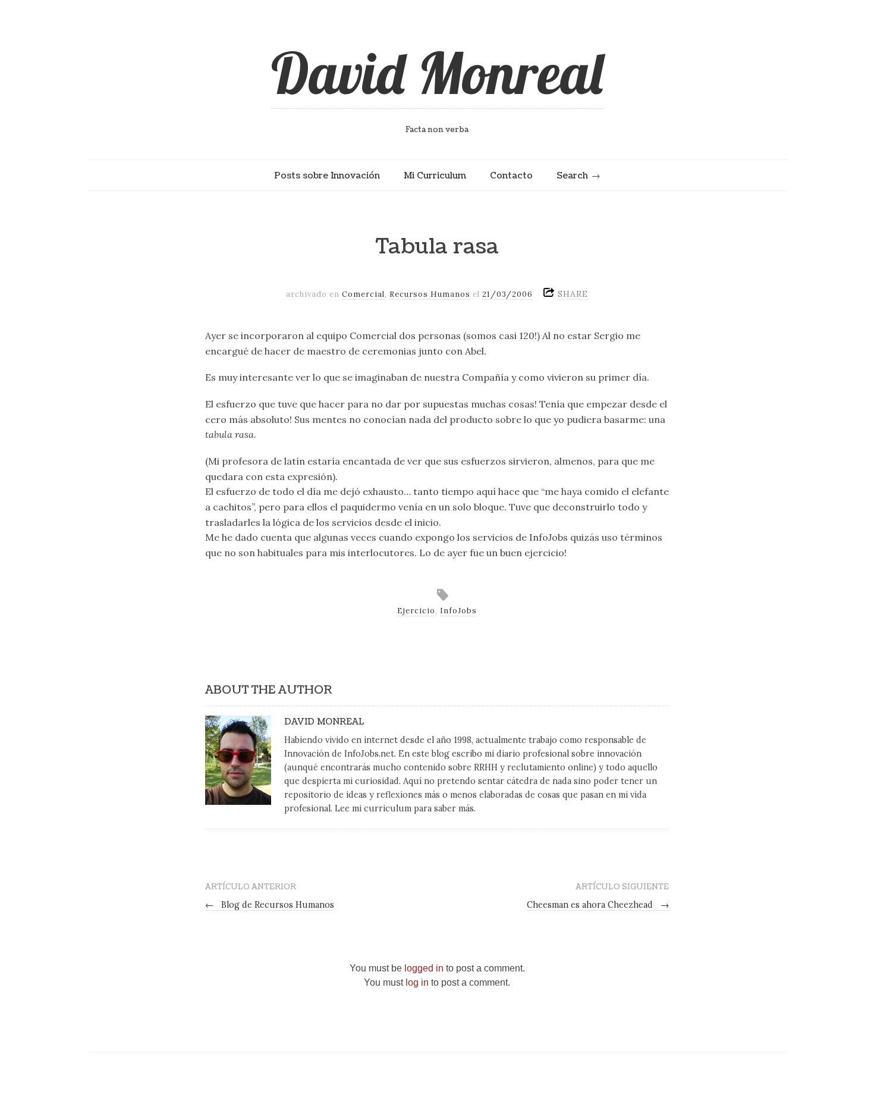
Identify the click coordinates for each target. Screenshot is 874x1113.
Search (572, 175)
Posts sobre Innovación (327, 175)
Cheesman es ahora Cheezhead (598, 904)
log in (417, 982)
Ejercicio (416, 611)
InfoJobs (458, 611)
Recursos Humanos (429, 294)
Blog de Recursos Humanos (269, 904)
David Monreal (437, 72)
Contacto (511, 175)
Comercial (363, 294)
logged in (424, 968)
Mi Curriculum (435, 175)
